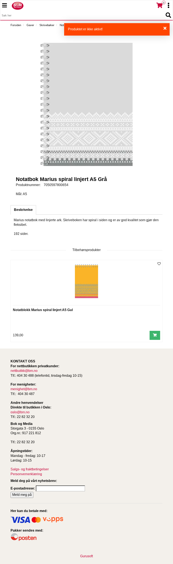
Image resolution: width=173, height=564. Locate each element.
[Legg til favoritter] (159, 264)
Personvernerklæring (26, 474)
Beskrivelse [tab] (23, 210)
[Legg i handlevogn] (155, 335)
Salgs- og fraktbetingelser (30, 469)
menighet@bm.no (24, 389)
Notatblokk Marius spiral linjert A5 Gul (43, 310)
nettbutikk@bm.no (24, 370)
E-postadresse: (23, 488)
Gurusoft (86, 556)
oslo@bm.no (20, 412)
